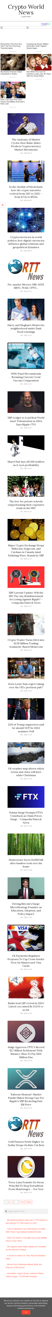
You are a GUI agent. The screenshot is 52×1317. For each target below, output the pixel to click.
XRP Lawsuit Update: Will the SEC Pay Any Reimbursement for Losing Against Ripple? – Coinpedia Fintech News (26, 597)
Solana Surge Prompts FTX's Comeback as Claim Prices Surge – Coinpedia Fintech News (26, 817)
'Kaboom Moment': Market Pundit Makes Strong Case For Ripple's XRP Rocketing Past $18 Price (26, 1099)
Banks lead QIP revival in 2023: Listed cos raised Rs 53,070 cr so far (26, 1006)
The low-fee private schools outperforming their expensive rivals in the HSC (26, 505)
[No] (49, 1307)
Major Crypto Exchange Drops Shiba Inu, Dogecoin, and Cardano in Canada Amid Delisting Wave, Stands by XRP (26, 550)
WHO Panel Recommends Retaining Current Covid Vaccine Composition (26, 377)
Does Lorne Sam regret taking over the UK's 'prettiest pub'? (26, 685)
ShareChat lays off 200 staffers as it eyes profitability (26, 463)
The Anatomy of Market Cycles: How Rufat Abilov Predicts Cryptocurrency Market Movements (26, 144)
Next (29, 1202)
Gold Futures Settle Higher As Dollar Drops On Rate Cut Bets (26, 1143)
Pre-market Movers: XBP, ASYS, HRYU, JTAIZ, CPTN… (26, 286)
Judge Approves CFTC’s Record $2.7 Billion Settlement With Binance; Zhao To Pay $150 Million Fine (26, 1052)
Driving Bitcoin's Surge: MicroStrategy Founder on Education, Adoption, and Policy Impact (26, 908)
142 (22, 1202)
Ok (26, 1312)
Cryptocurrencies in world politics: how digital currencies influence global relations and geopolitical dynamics (26, 242)
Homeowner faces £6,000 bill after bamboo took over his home (26, 863)
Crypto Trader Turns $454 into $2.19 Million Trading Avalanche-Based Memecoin (26, 643)
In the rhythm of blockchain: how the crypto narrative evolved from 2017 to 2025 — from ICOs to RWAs (26, 191)
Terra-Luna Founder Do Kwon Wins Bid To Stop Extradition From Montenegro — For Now (26, 1186)
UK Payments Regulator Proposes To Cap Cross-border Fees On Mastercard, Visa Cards (26, 960)
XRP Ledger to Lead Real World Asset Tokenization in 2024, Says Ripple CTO (26, 421)
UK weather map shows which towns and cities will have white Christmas (26, 772)
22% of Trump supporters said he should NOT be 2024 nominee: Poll (26, 728)
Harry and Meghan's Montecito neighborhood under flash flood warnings (26, 328)
